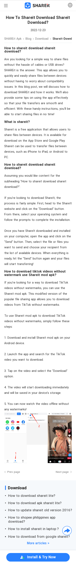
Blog (28, 39)
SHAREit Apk (12, 39)
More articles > (38, 543)
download (41, 39)
